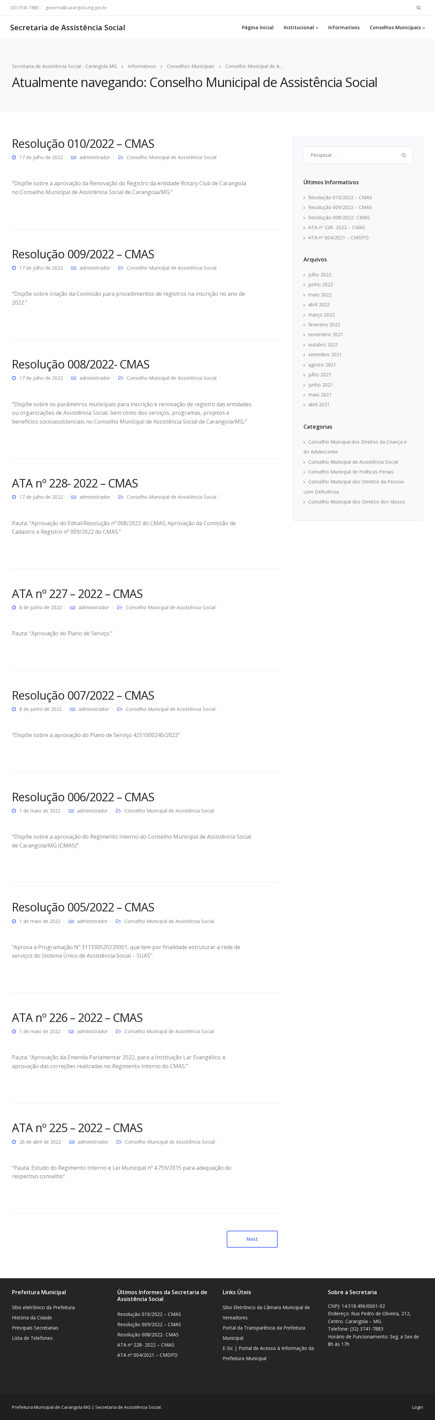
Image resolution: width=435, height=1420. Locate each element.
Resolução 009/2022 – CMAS (83, 254)
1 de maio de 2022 (39, 810)
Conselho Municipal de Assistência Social (171, 157)
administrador (95, 157)
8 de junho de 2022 (40, 607)
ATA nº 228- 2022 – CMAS (75, 483)
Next (252, 1239)
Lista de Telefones (32, 1338)
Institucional (299, 27)
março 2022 (321, 314)
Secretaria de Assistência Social (67, 27)
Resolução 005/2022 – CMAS (83, 907)
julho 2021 (319, 374)
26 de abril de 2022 (40, 1142)
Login (417, 1407)
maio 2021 (320, 394)
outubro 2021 (323, 344)
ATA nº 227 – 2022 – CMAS (77, 593)
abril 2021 (319, 404)
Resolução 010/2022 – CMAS (83, 143)
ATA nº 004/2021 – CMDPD (338, 237)
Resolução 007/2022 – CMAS (83, 695)
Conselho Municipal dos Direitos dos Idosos (356, 501)
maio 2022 (320, 294)
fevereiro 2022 (324, 324)
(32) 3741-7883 (24, 8)
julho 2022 (319, 274)
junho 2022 (320, 284)
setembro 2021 (325, 354)
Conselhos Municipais (395, 27)
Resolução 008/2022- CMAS (81, 364)
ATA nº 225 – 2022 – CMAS (77, 1127)
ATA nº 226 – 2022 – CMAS (77, 1017)
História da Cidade (32, 1317)
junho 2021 (320, 384)
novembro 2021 (325, 334)
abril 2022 (319, 304)
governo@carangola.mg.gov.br (76, 8)
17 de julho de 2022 (41, 157)
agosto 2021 (322, 364)
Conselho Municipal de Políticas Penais (351, 471)
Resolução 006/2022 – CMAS (83, 797)
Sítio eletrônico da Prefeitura (43, 1307)
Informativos (344, 27)
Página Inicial (258, 27)
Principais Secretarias (35, 1327)
